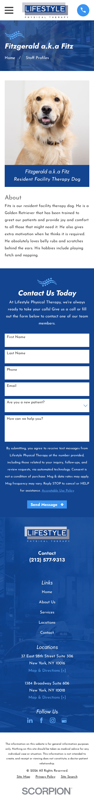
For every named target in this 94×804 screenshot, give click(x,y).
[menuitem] (23, 777)
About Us (47, 602)
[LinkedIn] (30, 720)
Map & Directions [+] (47, 671)
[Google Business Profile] (64, 720)
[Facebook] (41, 720)
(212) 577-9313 (47, 559)
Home (47, 592)
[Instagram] (52, 720)
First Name (16, 337)
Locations (47, 623)
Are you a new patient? (25, 402)
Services (47, 612)
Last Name (16, 353)
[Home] (45, 10)
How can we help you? (25, 419)
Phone (12, 370)
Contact (47, 633)
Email (11, 386)
